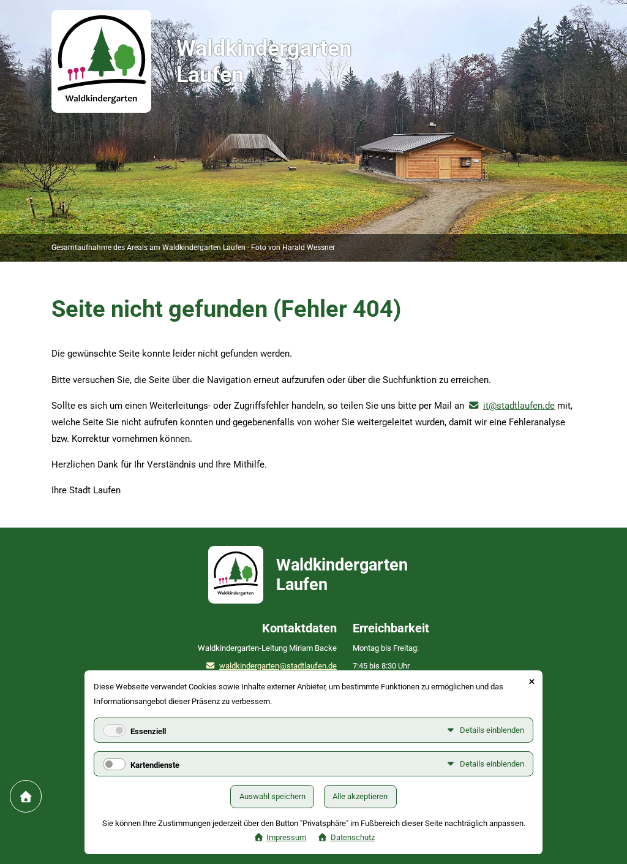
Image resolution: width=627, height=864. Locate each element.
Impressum (286, 837)
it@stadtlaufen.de (519, 405)
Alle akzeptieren (360, 796)
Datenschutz (353, 837)
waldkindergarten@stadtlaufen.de (278, 665)
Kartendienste (154, 765)
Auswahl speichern (272, 796)
